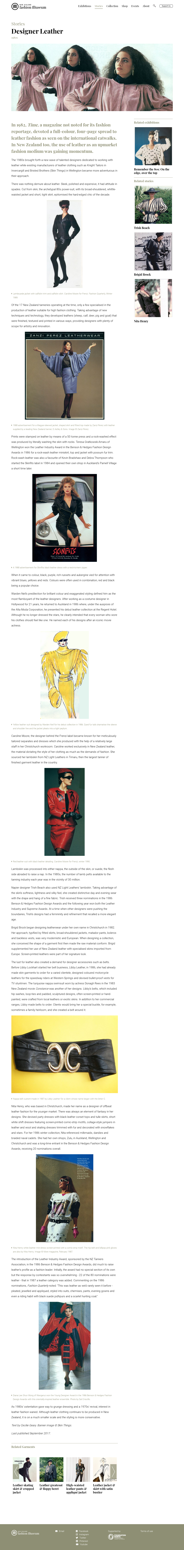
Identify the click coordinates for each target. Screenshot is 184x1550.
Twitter (82, 1538)
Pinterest (83, 1541)
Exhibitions (84, 6)
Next (113, 1471)
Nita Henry (17, 1106)
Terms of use (146, 1531)
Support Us (166, 6)
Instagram (84, 1534)
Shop (125, 6)
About (146, 6)
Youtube (84, 1544)
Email (61, 1531)
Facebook (83, 1531)
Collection (112, 6)
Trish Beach (38, 887)
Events (135, 6)
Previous (16, 1471)
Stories (99, 6)
